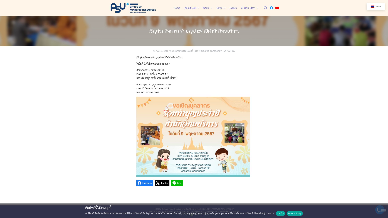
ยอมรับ (280, 213)
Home (177, 8)
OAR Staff (249, 8)
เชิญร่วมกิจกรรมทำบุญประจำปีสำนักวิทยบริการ (194, 31)
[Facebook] (271, 8)
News (219, 8)
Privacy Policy (294, 213)
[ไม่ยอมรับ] (383, 210)
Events (233, 8)
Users (206, 8)
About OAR (190, 8)
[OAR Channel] (277, 8)
